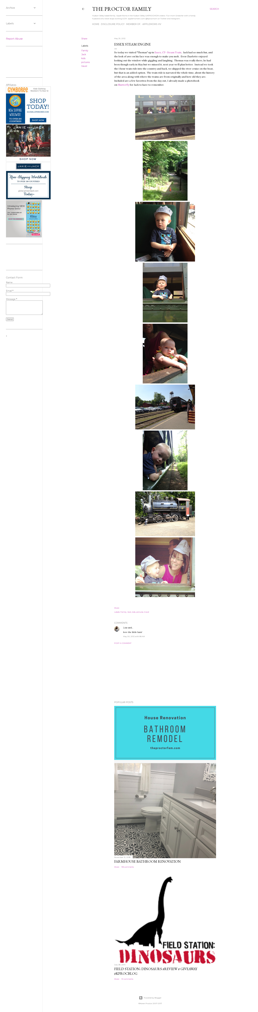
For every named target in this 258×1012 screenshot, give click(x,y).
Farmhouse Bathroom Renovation (147, 861)
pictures (85, 62)
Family (84, 50)
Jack (83, 54)
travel (84, 66)
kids (83, 58)
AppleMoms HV (151, 24)
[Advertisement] (165, 672)
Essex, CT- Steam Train (168, 52)
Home (95, 24)
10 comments (127, 979)
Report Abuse (14, 38)
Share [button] (84, 38)
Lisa (125, 627)
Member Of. (133, 24)
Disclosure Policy (113, 24)
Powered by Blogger (152, 998)
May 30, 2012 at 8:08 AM (134, 636)
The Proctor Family (121, 8)
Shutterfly (123, 84)
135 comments (127, 867)
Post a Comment (122, 643)
